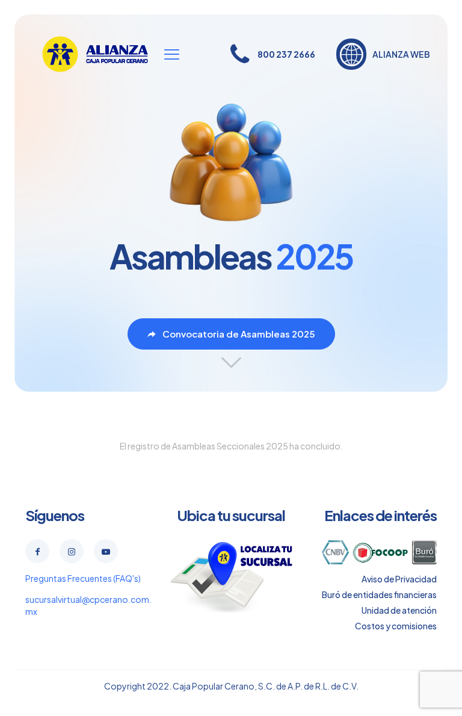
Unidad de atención (399, 610)
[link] (231, 577)
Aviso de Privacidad (399, 578)
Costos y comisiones (396, 625)
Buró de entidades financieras (379, 594)
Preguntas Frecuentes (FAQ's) (83, 578)
